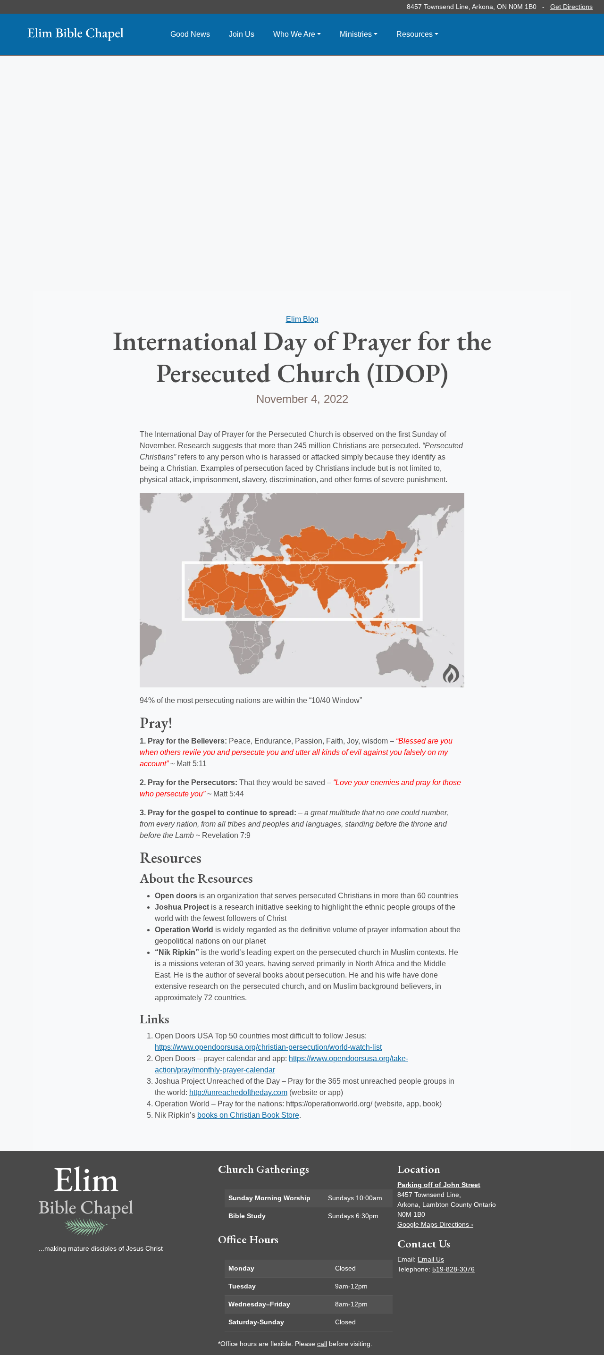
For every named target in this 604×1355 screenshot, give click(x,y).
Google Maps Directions (435, 1224)
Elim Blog (302, 319)
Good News (190, 34)
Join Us (241, 34)
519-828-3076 (453, 1269)
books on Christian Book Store (248, 1115)
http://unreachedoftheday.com (238, 1092)
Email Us (431, 1259)
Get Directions (571, 6)
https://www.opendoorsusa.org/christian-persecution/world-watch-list (268, 1047)
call (322, 1343)
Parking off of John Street (438, 1184)
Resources (414, 34)
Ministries (356, 34)
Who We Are (294, 34)
